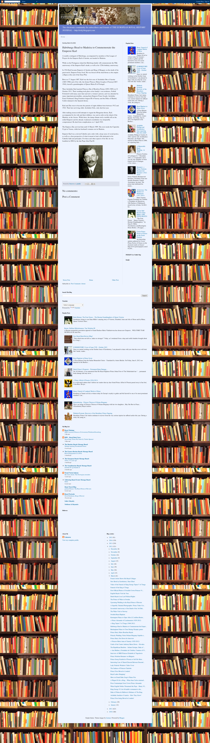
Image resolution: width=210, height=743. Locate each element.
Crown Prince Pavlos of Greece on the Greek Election (142, 234)
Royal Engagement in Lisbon (73, 453)
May (112, 570)
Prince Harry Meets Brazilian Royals (121, 632)
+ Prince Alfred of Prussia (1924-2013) (85, 380)
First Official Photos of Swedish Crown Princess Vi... (127, 590)
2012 (111, 546)
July (112, 564)
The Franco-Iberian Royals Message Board (79, 451)
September (114, 558)
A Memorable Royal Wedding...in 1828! (141, 149)
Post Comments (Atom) (78, 284)
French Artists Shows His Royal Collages (123, 578)
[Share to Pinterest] (94, 184)
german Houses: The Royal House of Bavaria (78, 489)
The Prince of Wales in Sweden (120, 599)
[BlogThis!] (88, 184)
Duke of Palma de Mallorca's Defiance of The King (126, 692)
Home (63, 37)
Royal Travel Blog (70, 487)
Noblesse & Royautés (71, 504)
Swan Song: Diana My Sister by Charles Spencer (79, 439)
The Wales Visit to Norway (118, 611)
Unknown (68, 537)
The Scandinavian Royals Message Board (78, 465)
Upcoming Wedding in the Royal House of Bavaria (126, 602)
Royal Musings (69, 430)
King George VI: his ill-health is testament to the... (126, 689)
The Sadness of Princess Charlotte (120, 668)
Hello (66, 482)
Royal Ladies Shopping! (117, 674)
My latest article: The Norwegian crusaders (77, 475)
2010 (111, 712)
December (114, 549)
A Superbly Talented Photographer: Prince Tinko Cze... (127, 605)
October (113, 555)
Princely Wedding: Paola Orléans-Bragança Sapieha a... (127, 635)
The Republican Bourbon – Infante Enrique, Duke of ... (127, 647)
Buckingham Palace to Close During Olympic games (126, 629)
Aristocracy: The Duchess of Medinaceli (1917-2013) (142, 192)
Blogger (121, 718)
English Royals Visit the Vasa (119, 593)
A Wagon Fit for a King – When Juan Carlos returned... (127, 680)
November (114, 552)
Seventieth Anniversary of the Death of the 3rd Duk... (127, 608)
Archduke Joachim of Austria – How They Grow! (125, 695)
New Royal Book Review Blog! (83, 336)
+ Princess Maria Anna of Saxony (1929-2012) (124, 641)
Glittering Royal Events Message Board (77, 480)
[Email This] (86, 184)
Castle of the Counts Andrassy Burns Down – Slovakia (127, 644)
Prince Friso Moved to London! (120, 671)
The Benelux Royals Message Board (76, 444)
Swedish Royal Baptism (117, 614)
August (113, 561)
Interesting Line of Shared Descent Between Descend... (127, 662)
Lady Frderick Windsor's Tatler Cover (122, 665)
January (113, 705)
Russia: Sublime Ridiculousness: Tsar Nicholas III (79, 328)
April (113, 573)
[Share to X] (90, 184)
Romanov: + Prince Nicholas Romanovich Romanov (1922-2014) (142, 170)
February (114, 702)
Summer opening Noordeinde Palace (75, 446)
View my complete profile (70, 540)
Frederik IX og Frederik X (72, 467)
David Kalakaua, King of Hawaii (74, 496)
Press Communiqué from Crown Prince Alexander (126, 683)
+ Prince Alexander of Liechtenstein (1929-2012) (125, 620)
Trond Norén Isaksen (71, 473)
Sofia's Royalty (69, 501)
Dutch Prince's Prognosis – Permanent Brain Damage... (90, 369)
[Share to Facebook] (92, 184)
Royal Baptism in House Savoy (142, 107)
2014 (111, 540)
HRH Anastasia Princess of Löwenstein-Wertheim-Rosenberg (83, 432)
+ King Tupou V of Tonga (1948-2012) (122, 623)
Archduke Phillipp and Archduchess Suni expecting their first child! (141, 129)
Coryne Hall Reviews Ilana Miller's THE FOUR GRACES (142, 213)
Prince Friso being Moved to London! (122, 698)
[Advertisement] (90, 262)
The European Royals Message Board (77, 458)
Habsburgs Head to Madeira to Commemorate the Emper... (128, 626)
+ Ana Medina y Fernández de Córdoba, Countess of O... (128, 650)
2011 (111, 709)
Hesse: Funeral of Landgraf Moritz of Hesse (142, 49)
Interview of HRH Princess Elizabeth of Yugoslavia (126, 653)
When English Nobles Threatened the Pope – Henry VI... (128, 686)
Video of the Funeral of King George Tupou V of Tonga (127, 584)
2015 (111, 537)
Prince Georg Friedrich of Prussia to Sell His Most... (126, 659)
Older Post (115, 280)
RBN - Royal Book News (73, 437)
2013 (111, 543)
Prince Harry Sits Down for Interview (122, 638)
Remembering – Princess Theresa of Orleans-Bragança (90, 402)
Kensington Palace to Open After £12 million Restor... (127, 617)
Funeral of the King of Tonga (119, 587)
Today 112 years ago (71, 460)
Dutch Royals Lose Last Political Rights (122, 596)
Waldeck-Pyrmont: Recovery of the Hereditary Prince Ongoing (142, 89)
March (113, 576)
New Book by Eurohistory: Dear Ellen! (122, 581)
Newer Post (66, 280)
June (112, 567)
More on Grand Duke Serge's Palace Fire (123, 677)
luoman (108, 718)
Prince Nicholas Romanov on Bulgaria (122, 656)
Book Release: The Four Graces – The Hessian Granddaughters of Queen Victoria (98, 317)
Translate (77, 308)
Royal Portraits (70, 494)
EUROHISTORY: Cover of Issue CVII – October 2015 (142, 69)
